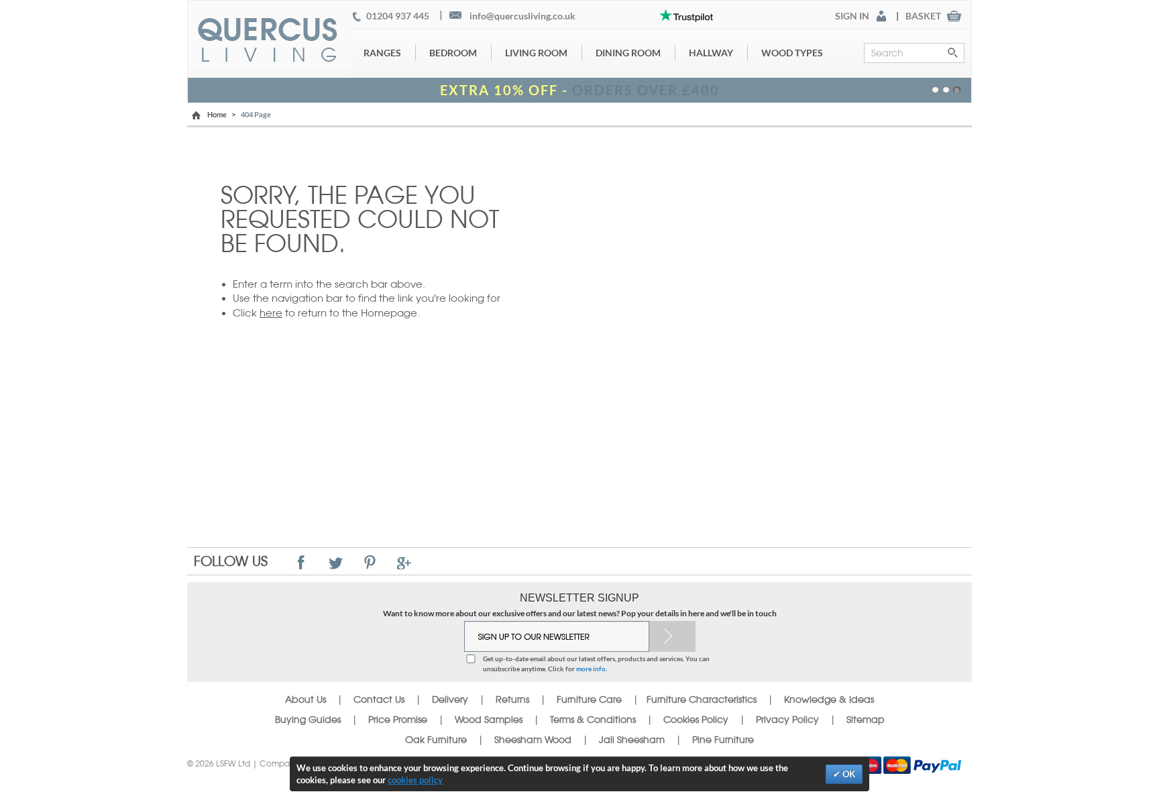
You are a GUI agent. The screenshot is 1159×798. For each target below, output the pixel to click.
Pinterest (370, 562)
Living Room (536, 52)
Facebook (301, 562)
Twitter (336, 562)
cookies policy (415, 780)
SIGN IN (852, 16)
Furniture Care (589, 699)
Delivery (450, 699)
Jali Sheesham (632, 739)
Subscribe (672, 636)
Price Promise (397, 719)
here (271, 313)
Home (217, 114)
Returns (512, 699)
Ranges (382, 52)
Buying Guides (308, 719)
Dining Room (628, 52)
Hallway (711, 52)
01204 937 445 (397, 16)
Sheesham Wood (532, 739)
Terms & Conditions (593, 719)
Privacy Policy (787, 719)
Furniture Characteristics (702, 699)
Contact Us (380, 699)
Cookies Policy (695, 719)
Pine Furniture (723, 739)
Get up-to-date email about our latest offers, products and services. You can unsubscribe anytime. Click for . (596, 663)
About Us (305, 699)
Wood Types (792, 52)
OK (847, 773)
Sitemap (865, 719)
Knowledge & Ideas (829, 699)
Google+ (404, 562)
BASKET (923, 16)
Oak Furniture (436, 739)
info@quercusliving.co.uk (522, 16)
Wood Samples (488, 719)
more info (591, 669)
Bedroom (453, 52)
